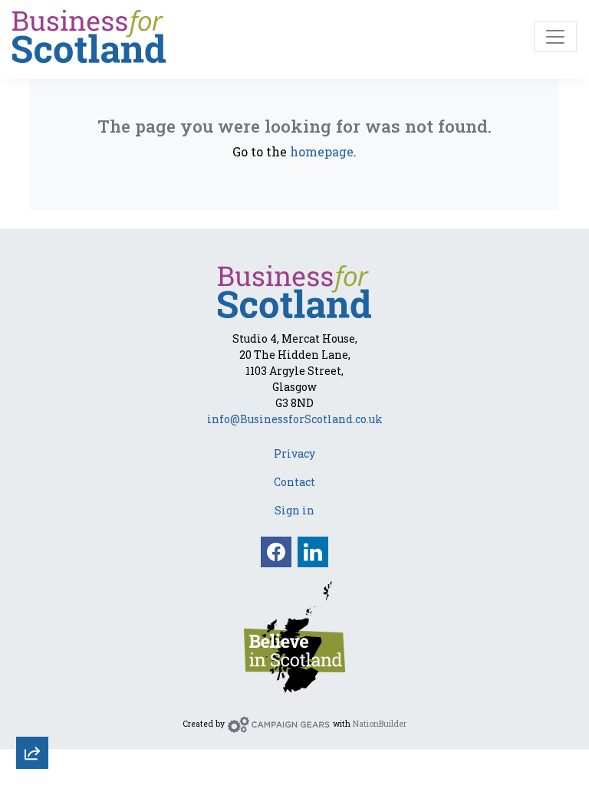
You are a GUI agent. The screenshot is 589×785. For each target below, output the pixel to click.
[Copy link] (32, 550)
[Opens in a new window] (294, 636)
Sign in (294, 510)
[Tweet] (32, 633)
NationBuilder (379, 723)
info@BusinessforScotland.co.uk (295, 419)
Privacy (294, 453)
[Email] (32, 592)
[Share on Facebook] (32, 675)
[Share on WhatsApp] (32, 716)
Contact (294, 482)
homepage (322, 151)
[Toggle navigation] (555, 36)
